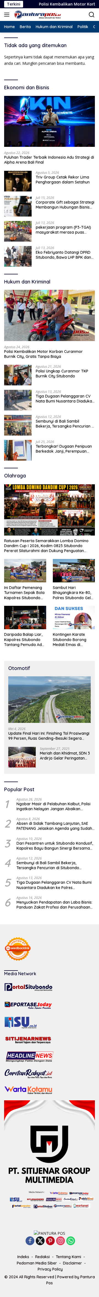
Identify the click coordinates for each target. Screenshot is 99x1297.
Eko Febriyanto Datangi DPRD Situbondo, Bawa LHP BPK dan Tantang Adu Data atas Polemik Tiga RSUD (65, 255)
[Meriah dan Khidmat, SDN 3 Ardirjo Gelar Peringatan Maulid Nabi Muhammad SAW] (22, 757)
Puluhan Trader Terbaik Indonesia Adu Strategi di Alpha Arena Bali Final (49, 160)
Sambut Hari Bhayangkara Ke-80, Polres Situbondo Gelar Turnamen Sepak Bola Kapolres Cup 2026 (74, 592)
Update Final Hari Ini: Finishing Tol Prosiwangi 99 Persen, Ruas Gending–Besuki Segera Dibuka (48, 736)
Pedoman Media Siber (37, 1263)
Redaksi (42, 1256)
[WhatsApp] (70, 1241)
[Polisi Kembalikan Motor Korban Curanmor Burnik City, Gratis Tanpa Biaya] (49, 315)
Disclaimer (72, 1263)
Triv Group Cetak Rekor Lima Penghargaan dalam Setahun (63, 180)
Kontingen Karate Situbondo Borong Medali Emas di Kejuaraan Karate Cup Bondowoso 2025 (73, 639)
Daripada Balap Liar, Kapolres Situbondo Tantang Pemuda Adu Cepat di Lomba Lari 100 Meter (24, 639)
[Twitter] (40, 1241)
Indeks (23, 1256)
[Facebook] (30, 1241)
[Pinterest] (50, 1241)
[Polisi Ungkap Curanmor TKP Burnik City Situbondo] (18, 375)
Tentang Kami (68, 1256)
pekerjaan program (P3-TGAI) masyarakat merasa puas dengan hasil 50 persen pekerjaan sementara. (63, 230)
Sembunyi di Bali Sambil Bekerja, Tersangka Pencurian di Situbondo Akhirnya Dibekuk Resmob (65, 424)
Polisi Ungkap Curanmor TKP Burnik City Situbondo (62, 374)
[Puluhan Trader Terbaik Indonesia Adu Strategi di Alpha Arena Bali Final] (49, 121)
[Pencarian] (92, 14)
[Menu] (8, 14)
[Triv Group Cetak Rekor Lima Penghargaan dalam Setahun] (18, 181)
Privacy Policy (50, 1269)
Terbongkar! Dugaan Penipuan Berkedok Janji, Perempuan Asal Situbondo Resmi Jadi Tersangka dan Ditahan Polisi (64, 449)
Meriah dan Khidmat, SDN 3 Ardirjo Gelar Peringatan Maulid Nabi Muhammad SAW (65, 756)
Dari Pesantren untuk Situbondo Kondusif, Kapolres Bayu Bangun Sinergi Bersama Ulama (54, 846)
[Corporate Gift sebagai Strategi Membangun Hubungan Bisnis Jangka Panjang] (18, 206)
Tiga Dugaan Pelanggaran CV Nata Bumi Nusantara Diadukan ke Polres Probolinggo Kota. (65, 399)
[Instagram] (60, 1241)
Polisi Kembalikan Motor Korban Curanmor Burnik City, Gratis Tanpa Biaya (43, 354)
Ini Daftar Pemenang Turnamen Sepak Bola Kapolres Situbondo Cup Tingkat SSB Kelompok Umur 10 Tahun (24, 592)
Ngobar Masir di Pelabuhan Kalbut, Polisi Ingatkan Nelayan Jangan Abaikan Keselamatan (53, 806)
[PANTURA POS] (37, 14)
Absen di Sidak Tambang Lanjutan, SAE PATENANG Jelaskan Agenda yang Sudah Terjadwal (54, 826)
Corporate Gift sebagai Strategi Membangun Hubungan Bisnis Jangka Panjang (65, 205)
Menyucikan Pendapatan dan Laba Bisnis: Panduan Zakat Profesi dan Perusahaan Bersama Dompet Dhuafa (54, 905)
